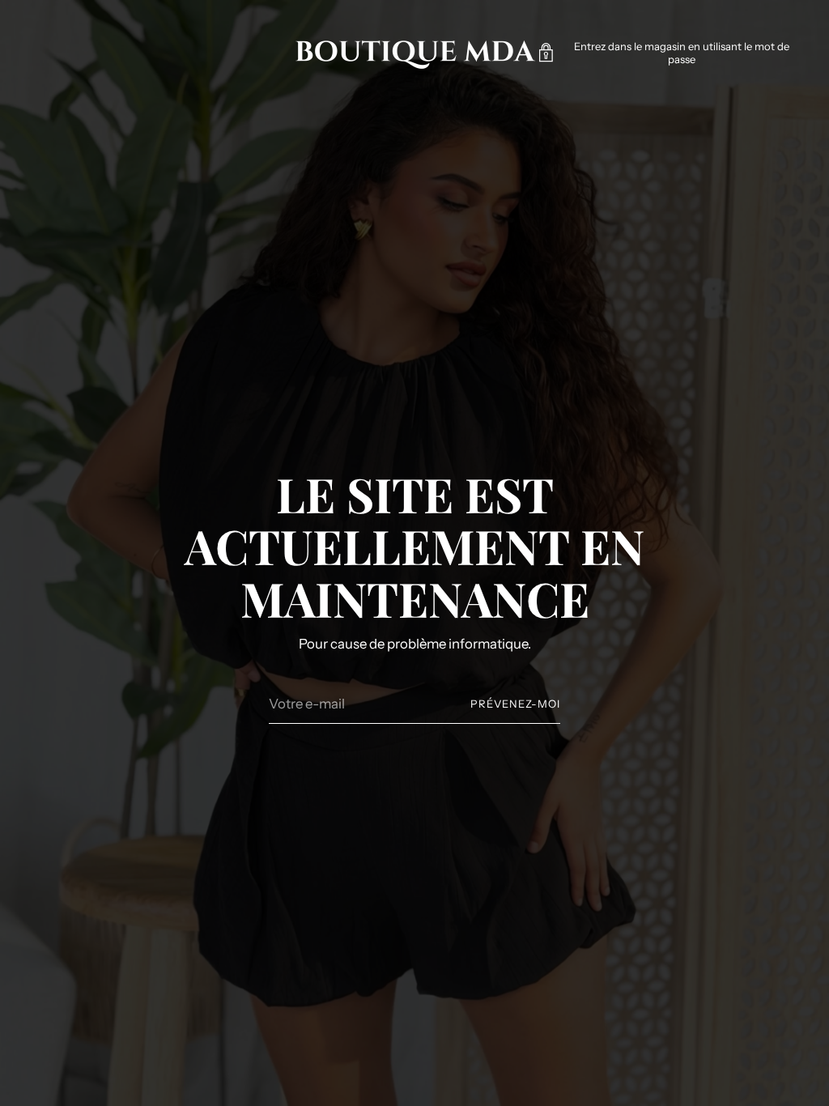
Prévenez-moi (515, 703)
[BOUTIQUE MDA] (414, 52)
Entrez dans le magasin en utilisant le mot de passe (681, 53)
